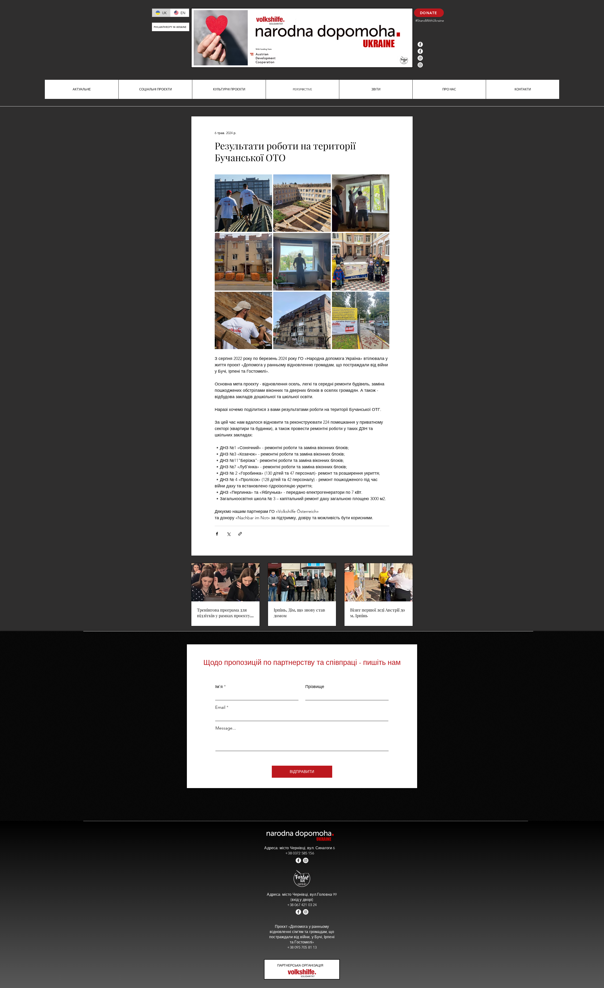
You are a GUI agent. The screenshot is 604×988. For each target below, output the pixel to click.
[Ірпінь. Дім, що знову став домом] (302, 582)
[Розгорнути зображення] (243, 203)
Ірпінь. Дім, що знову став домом (299, 612)
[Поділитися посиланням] (240, 534)
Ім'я (219, 686)
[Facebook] (420, 44)
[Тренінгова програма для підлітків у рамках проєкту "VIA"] (225, 582)
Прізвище (314, 686)
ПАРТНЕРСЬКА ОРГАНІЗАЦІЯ (300, 965)
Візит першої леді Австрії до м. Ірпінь (377, 612)
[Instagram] (420, 58)
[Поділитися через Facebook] (217, 534)
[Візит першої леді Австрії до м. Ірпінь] (378, 582)
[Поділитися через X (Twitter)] (228, 534)
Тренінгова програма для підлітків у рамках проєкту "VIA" (223, 612)
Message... (225, 728)
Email (220, 707)
